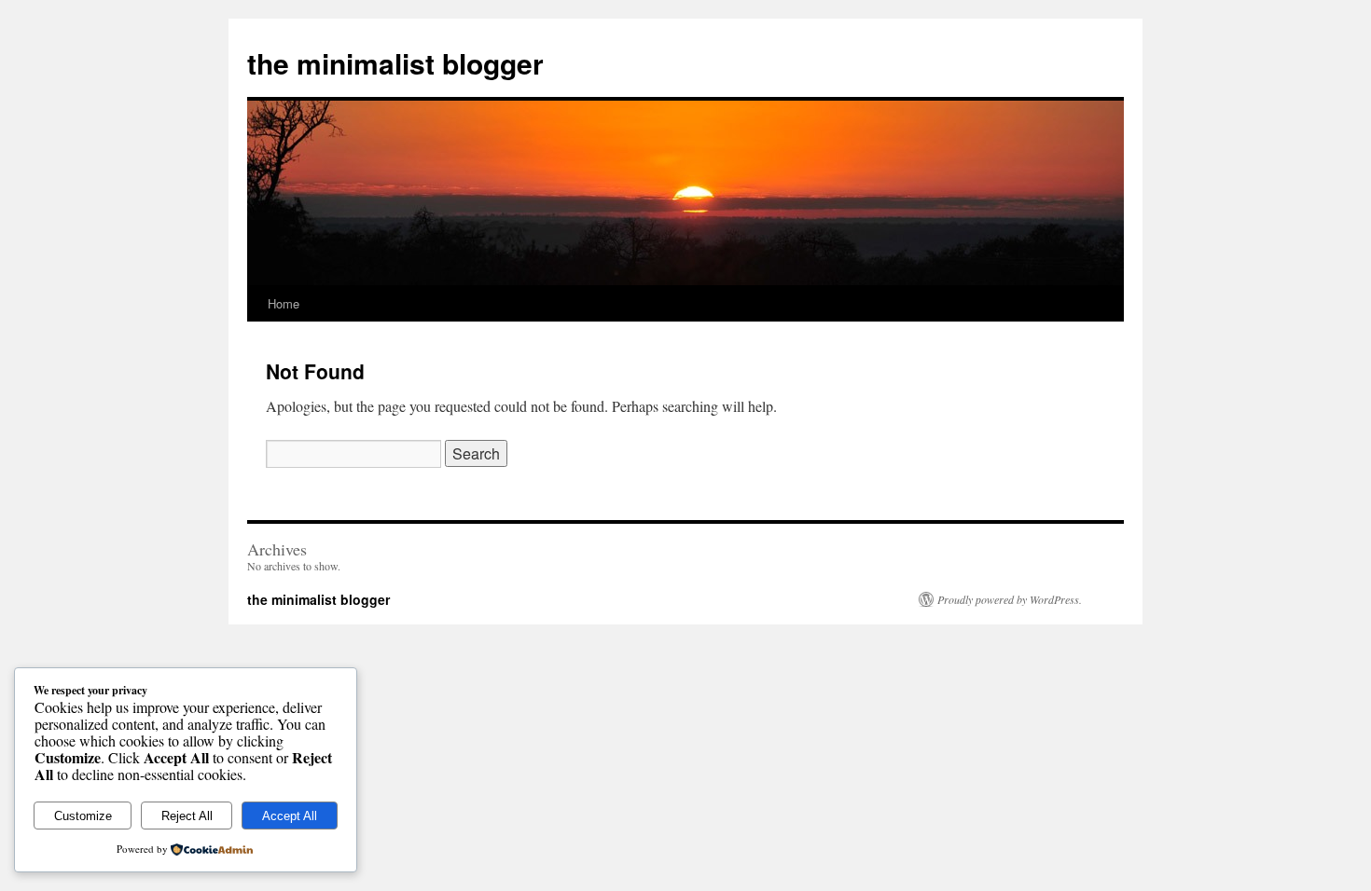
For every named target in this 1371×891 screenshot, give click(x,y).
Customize (83, 816)
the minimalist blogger (395, 63)
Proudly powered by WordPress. (1009, 599)
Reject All (187, 816)
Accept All (289, 816)
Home (283, 303)
